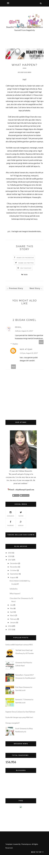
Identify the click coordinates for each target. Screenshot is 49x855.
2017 (10, 560)
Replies (15, 344)
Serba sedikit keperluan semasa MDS (19, 645)
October (13, 570)
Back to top (36, 852)
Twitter (20, 516)
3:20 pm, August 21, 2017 (24, 331)
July (11, 605)
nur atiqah (26, 349)
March (12, 615)
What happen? (15, 593)
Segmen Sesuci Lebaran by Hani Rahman (20, 712)
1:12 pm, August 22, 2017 (29, 353)
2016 (10, 626)
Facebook (10, 525)
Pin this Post (26, 268)
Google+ (21, 525)
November (14, 567)
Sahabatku (13, 589)
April (12, 612)
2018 (10, 556)
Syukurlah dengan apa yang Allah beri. (19, 717)
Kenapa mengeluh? (12, 723)
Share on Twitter (26, 263)
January (13, 622)
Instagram (10, 516)
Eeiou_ (18, 327)
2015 (10, 629)
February (13, 619)
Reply (41, 342)
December (14, 563)
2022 (10, 553)
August (13, 577)
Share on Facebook (25, 258)
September (14, 574)
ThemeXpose (26, 844)
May (11, 608)
